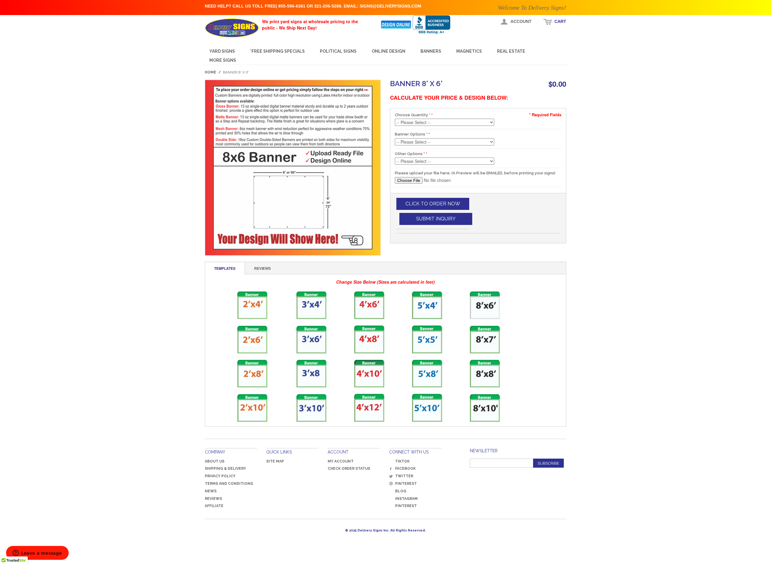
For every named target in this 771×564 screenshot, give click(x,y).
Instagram (406, 499)
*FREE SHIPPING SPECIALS (277, 51)
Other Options (410, 153)
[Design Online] (396, 24)
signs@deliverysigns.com (390, 6)
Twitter (404, 476)
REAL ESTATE (511, 51)
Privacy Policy (220, 476)
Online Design (388, 51)
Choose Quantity (412, 115)
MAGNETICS (469, 51)
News (211, 491)
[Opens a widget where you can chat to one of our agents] (37, 553)
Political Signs (338, 51)
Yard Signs (222, 51)
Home (210, 72)
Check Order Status (349, 468)
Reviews (213, 499)
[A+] (436, 24)
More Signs (222, 60)
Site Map (275, 461)
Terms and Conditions (229, 483)
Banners (430, 51)
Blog (400, 491)
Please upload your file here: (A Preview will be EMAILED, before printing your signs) (475, 173)
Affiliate (214, 506)
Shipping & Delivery (225, 468)
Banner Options (411, 134)
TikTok (402, 461)
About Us (214, 461)
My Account (341, 461)
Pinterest (406, 483)
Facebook (405, 468)
